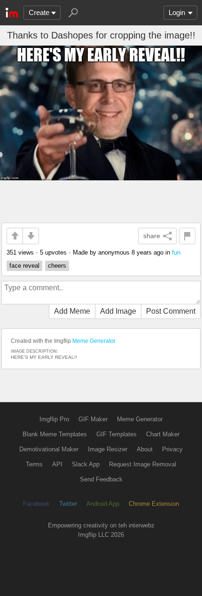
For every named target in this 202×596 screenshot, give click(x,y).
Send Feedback (101, 479)
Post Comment (170, 311)
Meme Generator (94, 341)
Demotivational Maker (48, 449)
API (57, 464)
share (151, 236)
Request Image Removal (142, 464)
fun (176, 252)
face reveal (24, 265)
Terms (34, 464)
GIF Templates (116, 434)
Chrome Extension (154, 503)
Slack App (86, 464)
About (145, 449)
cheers (57, 265)
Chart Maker (162, 434)
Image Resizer (107, 449)
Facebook (36, 503)
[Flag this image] (187, 236)
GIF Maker (93, 419)
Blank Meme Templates (55, 434)
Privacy (172, 449)
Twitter (68, 503)
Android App (102, 503)
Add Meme (72, 311)
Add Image (118, 311)
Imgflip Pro (54, 419)
